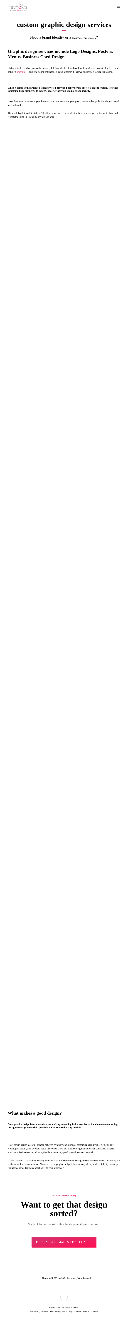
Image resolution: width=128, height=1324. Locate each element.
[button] (118, 6)
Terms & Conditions (90, 1311)
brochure (21, 72)
